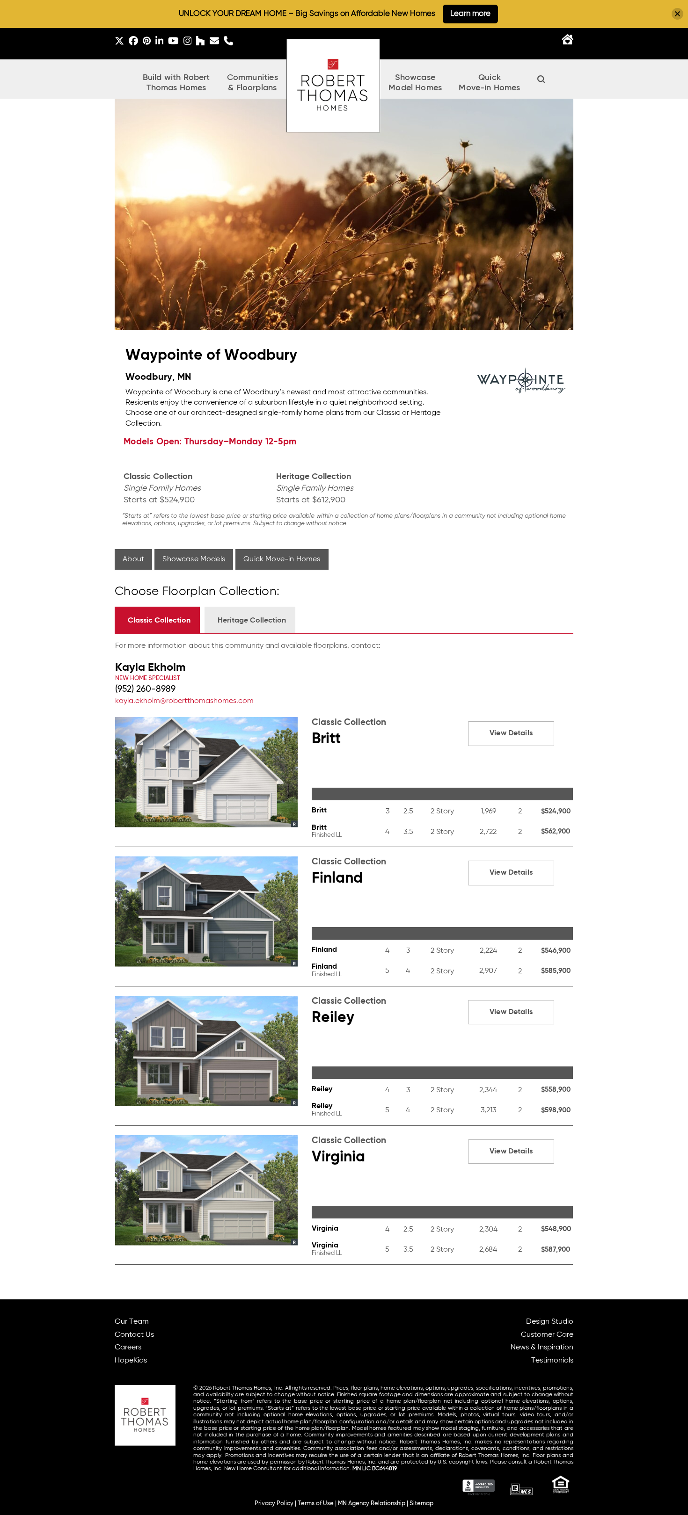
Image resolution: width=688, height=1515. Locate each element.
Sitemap (421, 1504)
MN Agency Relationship (371, 1504)
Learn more (470, 14)
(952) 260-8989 (145, 689)
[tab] (157, 620)
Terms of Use (316, 1504)
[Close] (677, 14)
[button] (541, 79)
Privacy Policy (274, 1504)
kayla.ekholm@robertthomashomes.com (184, 701)
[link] (344, 689)
